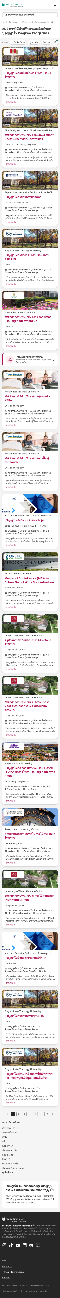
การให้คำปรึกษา (18, 42)
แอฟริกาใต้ (7, 1145)
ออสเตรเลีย (7, 1154)
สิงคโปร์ (6, 1159)
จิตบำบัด (46, 42)
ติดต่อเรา (6, 1277)
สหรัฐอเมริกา (8, 1127)
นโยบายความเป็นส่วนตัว (29, 1291)
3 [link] (24, 1114)
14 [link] (47, 1114)
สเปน (4, 1136)
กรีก (4, 1141)
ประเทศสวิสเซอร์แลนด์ (13, 1168)
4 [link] (29, 1114)
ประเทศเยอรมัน (9, 1150)
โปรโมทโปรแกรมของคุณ (13, 1272)
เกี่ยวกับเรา (7, 1266)
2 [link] (18, 1114)
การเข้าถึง (43, 1291)
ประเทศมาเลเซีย (10, 1163)
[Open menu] (55, 4)
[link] (52, 1114)
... (41, 1114)
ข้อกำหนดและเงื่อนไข (10, 1291)
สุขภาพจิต (33, 42)
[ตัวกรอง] (55, 42)
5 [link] (35, 1114)
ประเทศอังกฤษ (9, 1132)
